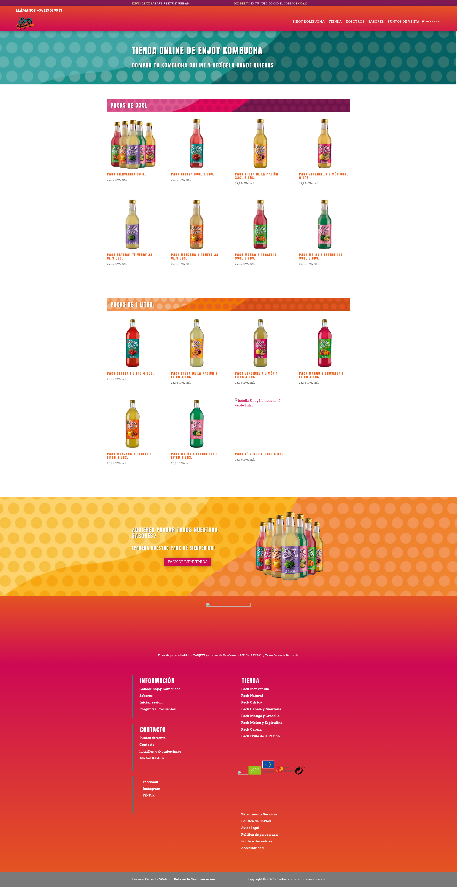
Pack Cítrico (251, 702)
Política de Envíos (256, 821)
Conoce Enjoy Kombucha (159, 689)
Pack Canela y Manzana (261, 709)
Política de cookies (256, 841)
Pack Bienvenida (255, 689)
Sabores (376, 21)
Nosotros (355, 21)
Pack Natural (252, 696)
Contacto (146, 745)
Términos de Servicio (259, 814)
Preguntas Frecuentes (157, 709)
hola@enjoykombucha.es (160, 751)
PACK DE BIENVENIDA (188, 562)
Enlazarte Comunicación (194, 879)
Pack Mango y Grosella (260, 716)
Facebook (150, 782)
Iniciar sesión (151, 702)
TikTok (149, 795)
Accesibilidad (252, 848)
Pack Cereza (251, 729)
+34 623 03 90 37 (49, 10)
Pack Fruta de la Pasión (260, 736)
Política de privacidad (259, 834)
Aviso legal (250, 828)
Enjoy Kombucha (308, 21)
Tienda (335, 21)
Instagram (151, 789)
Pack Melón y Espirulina (262, 723)
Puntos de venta (404, 21)
